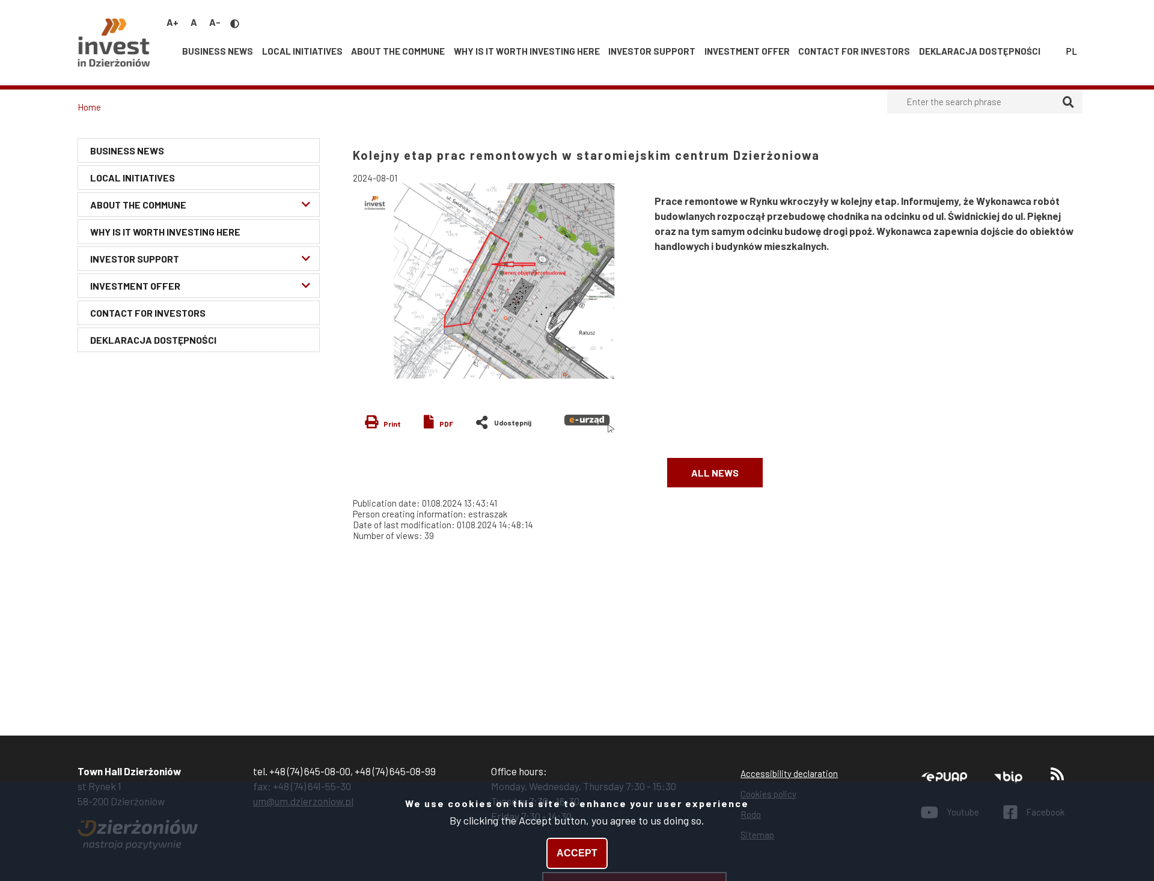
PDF (446, 423)
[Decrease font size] (215, 22)
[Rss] (1057, 776)
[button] (498, 281)
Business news (217, 51)
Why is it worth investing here (527, 51)
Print (392, 423)
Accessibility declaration (789, 773)
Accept (577, 853)
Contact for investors (854, 51)
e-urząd (589, 424)
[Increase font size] (172, 22)
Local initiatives (302, 51)
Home (89, 107)
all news (715, 472)
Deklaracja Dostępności (979, 51)
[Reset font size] (194, 22)
